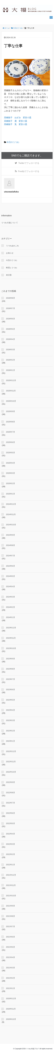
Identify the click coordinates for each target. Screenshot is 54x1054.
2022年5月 (10, 823)
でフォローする (28, 163)
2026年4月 (10, 339)
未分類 (9, 275)
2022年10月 (11, 772)
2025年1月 (10, 494)
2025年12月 (11, 380)
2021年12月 (11, 875)
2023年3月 (10, 720)
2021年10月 (11, 896)
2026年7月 (10, 308)
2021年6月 (10, 937)
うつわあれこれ (12, 246)
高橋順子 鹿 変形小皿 (15, 121)
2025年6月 (10, 442)
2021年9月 (10, 906)
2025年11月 (11, 391)
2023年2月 (10, 731)
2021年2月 (10, 978)
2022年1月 (10, 865)
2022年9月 (10, 782)
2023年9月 (10, 659)
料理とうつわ (11, 268)
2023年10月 (11, 648)
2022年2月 (10, 854)
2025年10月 (11, 401)
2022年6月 (10, 813)
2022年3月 (10, 844)
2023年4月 (10, 710)
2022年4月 (10, 834)
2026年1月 (10, 370)
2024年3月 (10, 597)
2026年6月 (10, 319)
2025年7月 (10, 432)
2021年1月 (10, 988)
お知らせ (9, 253)
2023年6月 (10, 689)
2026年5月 (10, 329)
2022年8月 (10, 792)
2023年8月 (10, 669)
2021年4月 (10, 957)
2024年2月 (10, 607)
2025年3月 (10, 473)
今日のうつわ (13, 142)
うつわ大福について (9, 223)
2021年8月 (10, 916)
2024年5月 (10, 576)
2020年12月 (11, 998)
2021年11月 (11, 885)
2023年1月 (10, 741)
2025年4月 (10, 463)
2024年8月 (10, 545)
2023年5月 (10, 700)
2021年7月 (10, 926)
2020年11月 (11, 1009)
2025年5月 (10, 453)
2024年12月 (11, 504)
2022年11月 (11, 762)
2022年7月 (10, 803)
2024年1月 (10, 617)
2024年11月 (11, 514)
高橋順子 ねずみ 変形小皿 (17, 117)
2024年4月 (10, 586)
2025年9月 (10, 411)
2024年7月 (10, 556)
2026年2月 (10, 360)
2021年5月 (10, 947)
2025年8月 (10, 422)
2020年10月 (11, 1019)
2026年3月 (10, 349)
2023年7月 (10, 679)
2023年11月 (11, 638)
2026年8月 (10, 298)
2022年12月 (11, 751)
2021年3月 (10, 968)
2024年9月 (10, 535)
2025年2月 (10, 483)
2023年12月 (11, 628)
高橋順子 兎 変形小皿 (15, 124)
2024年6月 (10, 566)
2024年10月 (11, 525)
